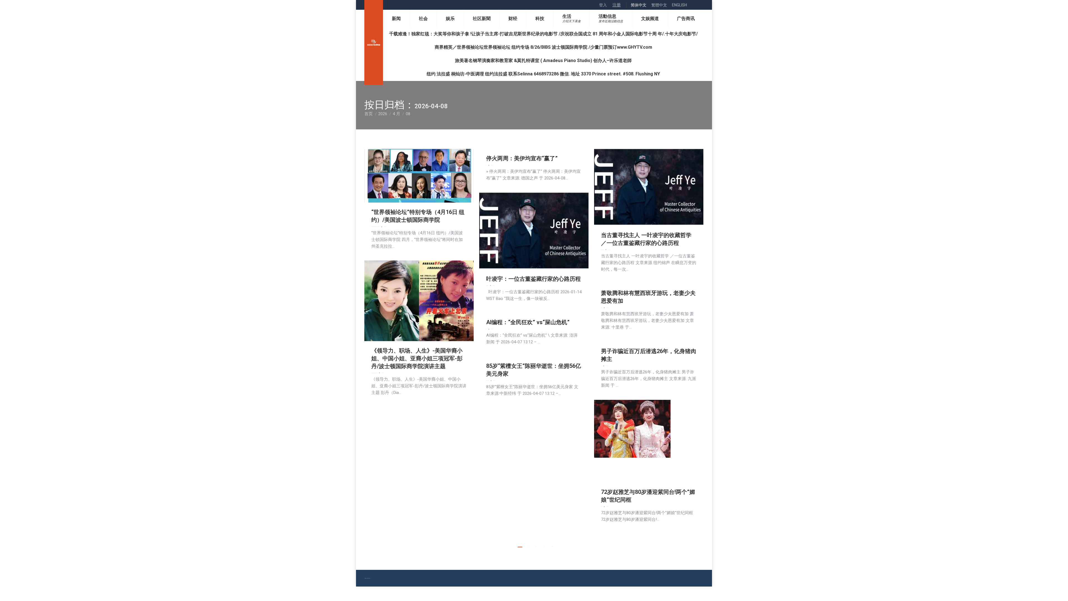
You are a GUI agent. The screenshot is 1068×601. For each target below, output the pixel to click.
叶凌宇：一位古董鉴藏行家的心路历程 (533, 278)
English (679, 5)
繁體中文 (659, 5)
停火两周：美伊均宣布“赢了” (522, 158)
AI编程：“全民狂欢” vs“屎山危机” (528, 322)
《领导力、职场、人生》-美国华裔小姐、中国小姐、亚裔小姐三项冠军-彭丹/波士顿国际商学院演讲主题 (417, 358)
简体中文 (638, 5)
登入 (603, 5)
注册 (616, 5)
